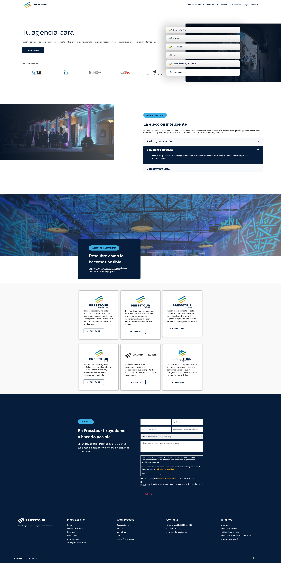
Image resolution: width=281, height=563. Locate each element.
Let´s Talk (149, 494)
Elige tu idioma (250, 5)
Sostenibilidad (236, 5)
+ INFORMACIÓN (94, 331)
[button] (155, 115)
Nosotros (210, 5)
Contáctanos (222, 5)
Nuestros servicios (194, 5)
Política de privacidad (165, 469)
